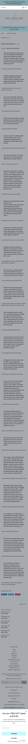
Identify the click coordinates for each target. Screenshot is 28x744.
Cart (25, 7)
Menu (4, 7)
